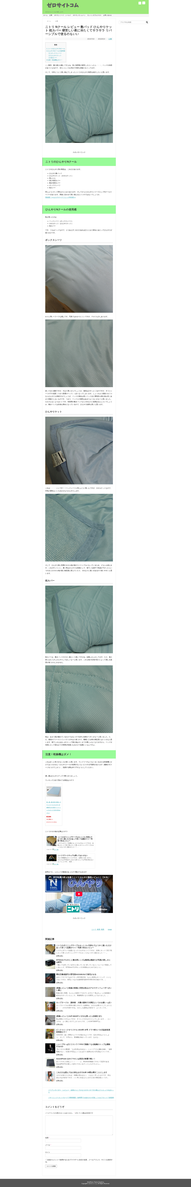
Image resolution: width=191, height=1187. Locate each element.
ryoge (110, 929)
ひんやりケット (55, 55)
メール (48, 1145)
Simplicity (101, 1182)
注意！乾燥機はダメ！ (54, 60)
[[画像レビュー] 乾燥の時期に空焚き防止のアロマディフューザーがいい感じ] (50, 993)
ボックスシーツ (55, 53)
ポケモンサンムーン (79, 15)
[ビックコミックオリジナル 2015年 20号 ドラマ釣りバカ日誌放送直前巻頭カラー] (50, 1035)
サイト (47, 1152)
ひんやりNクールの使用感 (55, 51)
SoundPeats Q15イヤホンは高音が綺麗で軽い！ (76, 1059)
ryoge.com (49, 849)
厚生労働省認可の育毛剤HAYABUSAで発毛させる (76, 974)
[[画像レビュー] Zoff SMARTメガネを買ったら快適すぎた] (50, 1021)
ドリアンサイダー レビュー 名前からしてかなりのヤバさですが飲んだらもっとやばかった (81, 1091)
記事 (50, 15)
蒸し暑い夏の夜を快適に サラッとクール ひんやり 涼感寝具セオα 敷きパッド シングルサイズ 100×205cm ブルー (53, 807)
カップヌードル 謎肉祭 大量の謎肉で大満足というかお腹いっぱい (84, 1003)
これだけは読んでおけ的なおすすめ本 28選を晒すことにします (81, 1072)
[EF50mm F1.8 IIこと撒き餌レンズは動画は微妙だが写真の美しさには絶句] (50, 965)
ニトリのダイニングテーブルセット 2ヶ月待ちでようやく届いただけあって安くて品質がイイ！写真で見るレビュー (75, 839)
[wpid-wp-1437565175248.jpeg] (79, 386)
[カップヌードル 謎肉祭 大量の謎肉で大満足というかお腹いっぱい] (50, 1008)
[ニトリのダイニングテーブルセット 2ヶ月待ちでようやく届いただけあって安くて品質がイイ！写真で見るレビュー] (50, 950)
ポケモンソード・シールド (62, 15)
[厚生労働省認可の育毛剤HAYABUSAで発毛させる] (50, 979)
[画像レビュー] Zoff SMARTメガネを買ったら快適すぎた (79, 1016)
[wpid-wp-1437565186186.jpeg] (79, 484)
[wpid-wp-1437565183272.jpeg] (79, 142)
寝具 (102, 929)
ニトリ (94, 929)
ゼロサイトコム (92, 1183)
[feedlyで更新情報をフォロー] (139, 3)
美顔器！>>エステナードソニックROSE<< (60, 197)
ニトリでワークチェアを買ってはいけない (72, 855)
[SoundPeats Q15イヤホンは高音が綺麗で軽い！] (50, 1064)
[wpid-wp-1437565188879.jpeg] (79, 561)
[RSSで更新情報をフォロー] (143, 3)
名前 (47, 1138)
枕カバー (53, 58)
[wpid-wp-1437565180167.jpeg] (79, 732)
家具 (98, 929)
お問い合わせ (107, 15)
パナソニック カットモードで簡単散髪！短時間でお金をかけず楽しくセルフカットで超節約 (81, 1097)
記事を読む (59, 956)
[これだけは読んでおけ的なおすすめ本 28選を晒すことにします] (50, 1077)
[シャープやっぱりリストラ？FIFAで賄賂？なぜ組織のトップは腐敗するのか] (50, 1049)
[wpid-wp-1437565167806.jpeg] (79, 312)
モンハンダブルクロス (94, 15)
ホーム (45, 15)
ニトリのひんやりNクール (55, 48)
